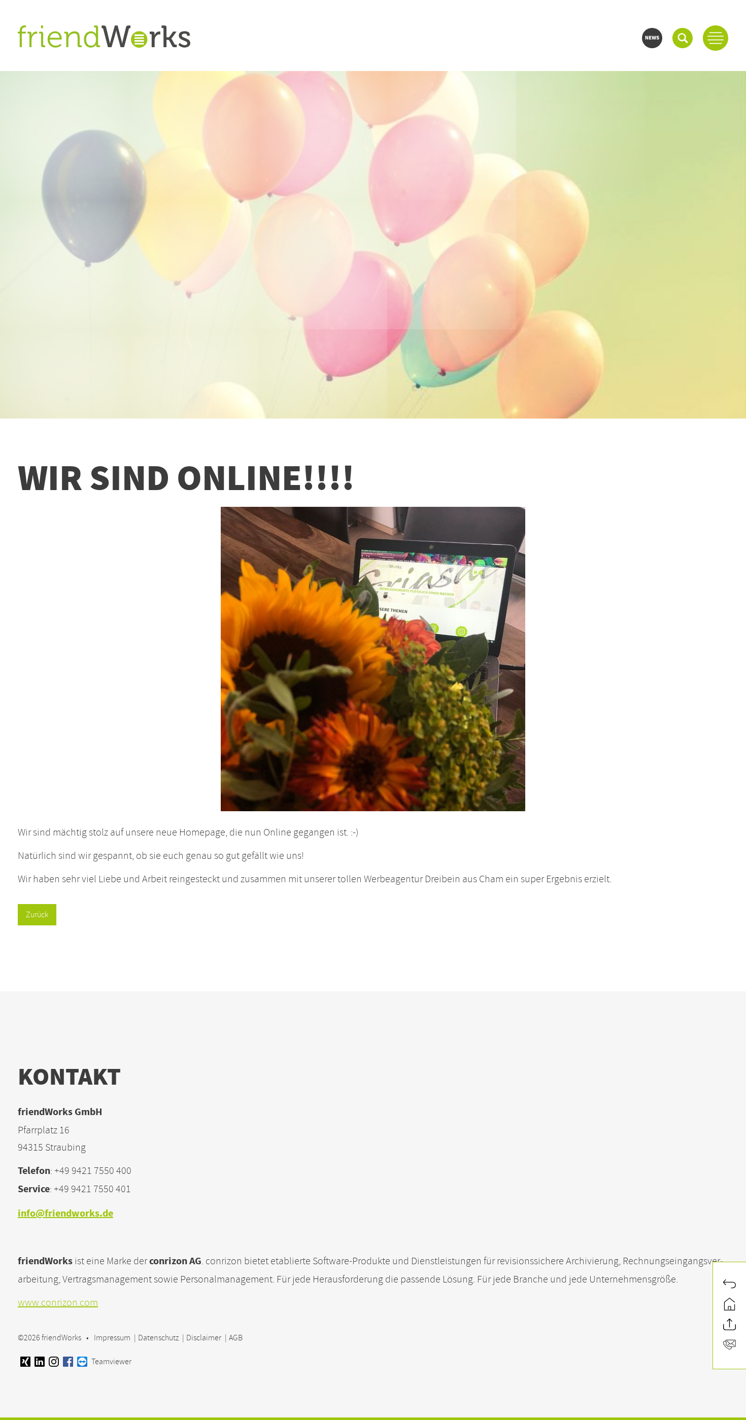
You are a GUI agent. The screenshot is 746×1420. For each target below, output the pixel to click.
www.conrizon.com (58, 1302)
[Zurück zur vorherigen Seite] (729, 1285)
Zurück (37, 915)
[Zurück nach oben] (729, 1325)
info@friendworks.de (65, 1214)
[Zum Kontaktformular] (729, 1346)
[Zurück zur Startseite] (729, 1305)
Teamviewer (110, 1362)
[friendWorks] (104, 37)
